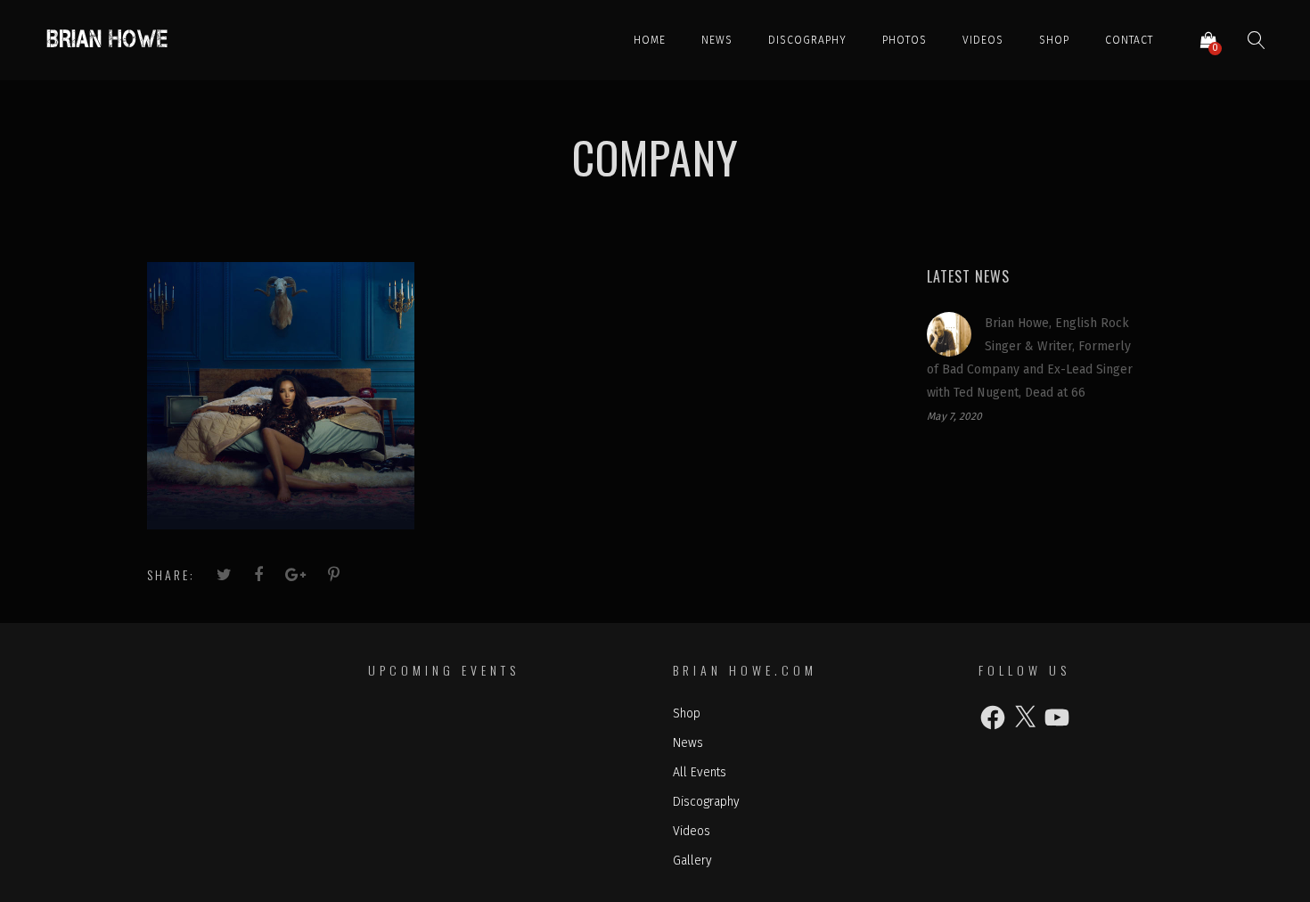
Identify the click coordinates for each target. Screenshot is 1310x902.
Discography (807, 40)
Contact (1129, 40)
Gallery (692, 860)
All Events (699, 772)
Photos (904, 40)
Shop (1054, 40)
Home (650, 40)
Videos (982, 40)
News (717, 40)
